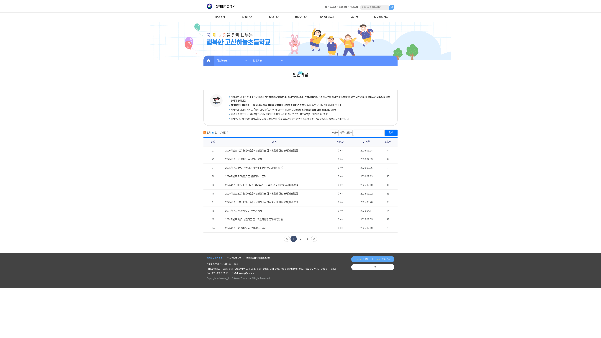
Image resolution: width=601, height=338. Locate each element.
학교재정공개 (223, 60)
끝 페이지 (314, 239)
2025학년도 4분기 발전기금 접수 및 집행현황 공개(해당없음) (254, 167)
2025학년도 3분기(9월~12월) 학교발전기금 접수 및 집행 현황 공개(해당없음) (262, 185)
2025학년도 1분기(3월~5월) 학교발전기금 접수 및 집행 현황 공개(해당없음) (261, 202)
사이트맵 (354, 6)
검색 (391, 132)
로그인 (333, 6)
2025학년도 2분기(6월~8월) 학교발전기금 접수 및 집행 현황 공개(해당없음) (261, 193)
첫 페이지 (287, 239)
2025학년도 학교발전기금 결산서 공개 (243, 159)
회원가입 (343, 6)
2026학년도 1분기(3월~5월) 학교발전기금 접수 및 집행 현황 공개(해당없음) (261, 150)
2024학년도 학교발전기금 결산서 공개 (243, 211)
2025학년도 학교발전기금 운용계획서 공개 (245, 228)
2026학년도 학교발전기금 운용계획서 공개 (245, 176)
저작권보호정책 (234, 258)
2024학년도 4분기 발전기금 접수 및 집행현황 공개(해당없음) (254, 219)
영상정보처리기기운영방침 (258, 258)
